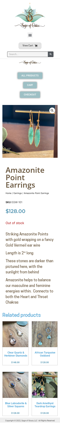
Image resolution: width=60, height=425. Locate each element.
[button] (30, 35)
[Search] (50, 54)
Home (9, 193)
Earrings (18, 193)
